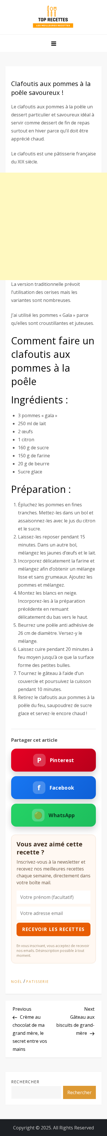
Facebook (55, 787)
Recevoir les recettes (53, 929)
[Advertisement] (53, 226)
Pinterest (55, 760)
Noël (16, 981)
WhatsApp (54, 815)
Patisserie (37, 981)
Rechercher (25, 1081)
